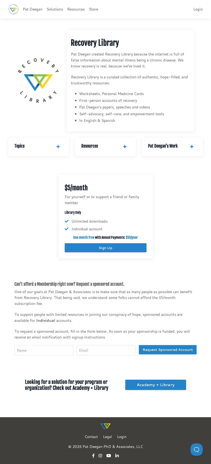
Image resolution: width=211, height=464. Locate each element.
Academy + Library (156, 384)
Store (93, 9)
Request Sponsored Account (168, 349)
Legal (107, 436)
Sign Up (105, 247)
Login (198, 9)
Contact (91, 436)
